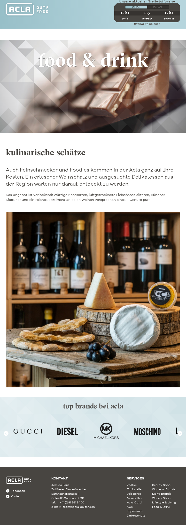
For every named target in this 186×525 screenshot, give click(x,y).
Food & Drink (161, 507)
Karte (15, 496)
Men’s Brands (161, 493)
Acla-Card (134, 502)
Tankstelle (134, 489)
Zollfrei (132, 485)
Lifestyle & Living (164, 502)
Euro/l (157, 7)
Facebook (18, 491)
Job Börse (134, 493)
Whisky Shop (161, 498)
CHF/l (136, 7)
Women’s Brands (164, 489)
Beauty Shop (161, 485)
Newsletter (134, 498)
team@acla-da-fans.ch (74, 507)
